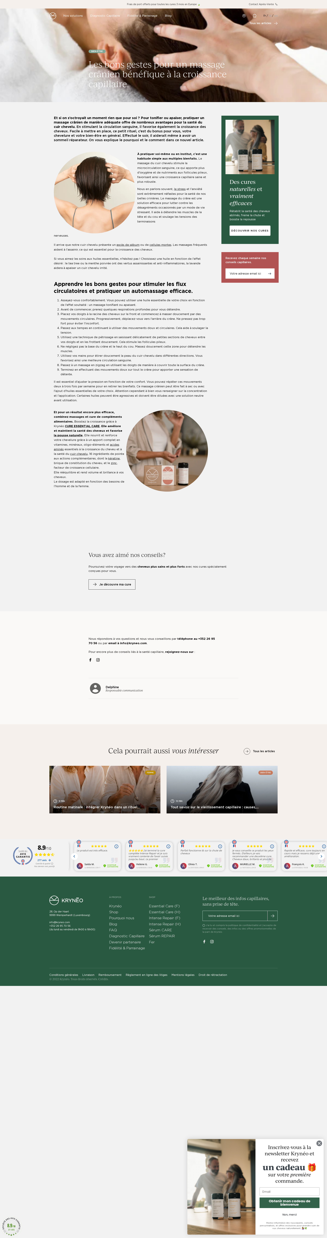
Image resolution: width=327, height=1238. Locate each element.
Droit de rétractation (213, 975)
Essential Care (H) (164, 912)
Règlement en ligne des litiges (146, 975)
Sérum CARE (160, 930)
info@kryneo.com (59, 922)
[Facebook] (90, 659)
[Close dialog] (319, 1143)
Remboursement (110, 975)
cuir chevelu (79, 454)
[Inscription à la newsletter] (269, 273)
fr (264, 15)
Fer (152, 942)
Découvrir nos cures (250, 230)
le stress (180, 189)
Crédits (103, 979)
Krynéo (115, 906)
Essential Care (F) (164, 906)
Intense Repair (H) (165, 924)
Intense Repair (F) (164, 918)
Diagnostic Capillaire (127, 936)
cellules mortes (160, 244)
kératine (114, 458)
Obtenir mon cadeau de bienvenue (289, 1203)
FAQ (113, 930)
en (276, 15)
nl (270, 15)
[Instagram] (98, 659)
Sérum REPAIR (162, 936)
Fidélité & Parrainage (127, 948)
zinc (114, 463)
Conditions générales (63, 975)
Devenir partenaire (125, 942)
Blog (113, 924)
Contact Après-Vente (261, 4)
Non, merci (289, 1215)
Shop (113, 912)
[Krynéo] (52, 15)
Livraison (88, 975)
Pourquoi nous (121, 918)
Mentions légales (183, 975)
